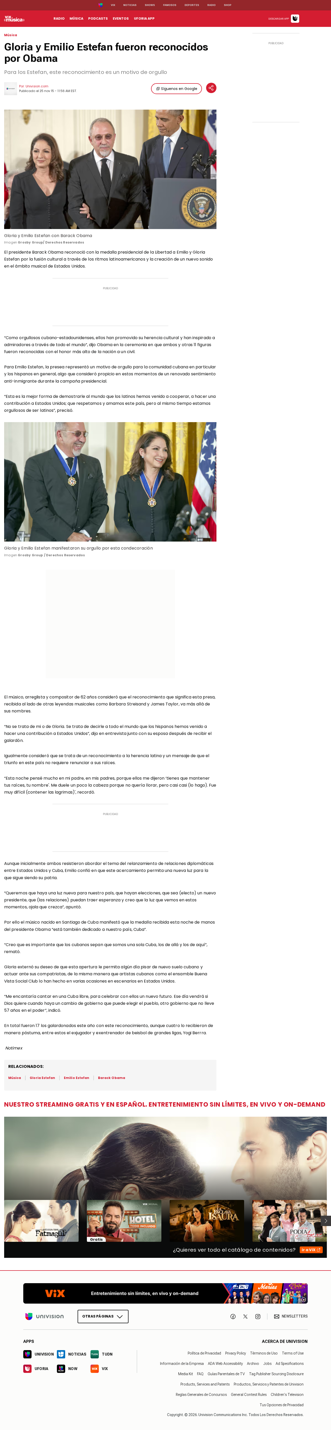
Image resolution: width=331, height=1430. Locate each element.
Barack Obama (111, 1078)
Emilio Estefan (76, 1078)
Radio (211, 5)
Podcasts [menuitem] (98, 18)
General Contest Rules (249, 1395)
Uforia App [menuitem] (144, 18)
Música (10, 35)
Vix (113, 5)
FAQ (200, 1374)
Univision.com (37, 86)
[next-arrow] (326, 1221)
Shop (227, 5)
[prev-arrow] (1, 1221)
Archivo (253, 1363)
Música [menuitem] (76, 18)
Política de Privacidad (204, 1353)
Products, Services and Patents (205, 1384)
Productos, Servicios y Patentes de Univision (269, 1384)
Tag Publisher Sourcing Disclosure (276, 1374)
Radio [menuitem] (59, 18)
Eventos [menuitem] (121, 18)
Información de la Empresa (182, 1363)
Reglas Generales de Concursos (201, 1395)
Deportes (192, 5)
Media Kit (185, 1374)
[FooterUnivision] (44, 1316)
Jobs (267, 1363)
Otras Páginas (98, 1316)
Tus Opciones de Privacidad (282, 1405)
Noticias (130, 5)
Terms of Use (293, 1353)
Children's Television (287, 1395)
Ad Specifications (290, 1363)
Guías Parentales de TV (226, 1374)
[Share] (211, 88)
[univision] (14, 18)
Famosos (169, 5)
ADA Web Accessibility (225, 1363)
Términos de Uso (264, 1353)
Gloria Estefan (42, 1078)
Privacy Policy (235, 1353)
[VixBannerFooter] (165, 1293)
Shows (150, 5)
